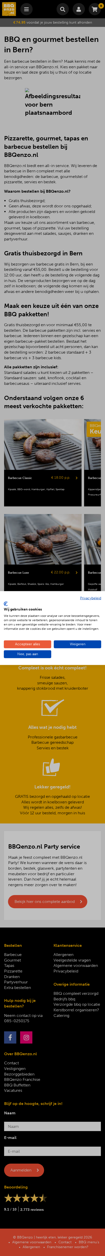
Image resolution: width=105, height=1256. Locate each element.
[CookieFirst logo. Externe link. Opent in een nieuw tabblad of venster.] (6, 603)
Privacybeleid (90, 598)
